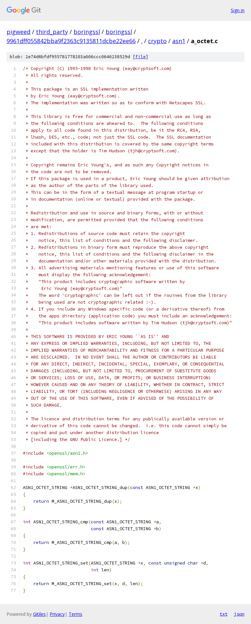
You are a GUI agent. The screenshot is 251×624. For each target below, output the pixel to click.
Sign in (237, 10)
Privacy (57, 614)
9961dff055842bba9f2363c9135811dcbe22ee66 (71, 41)
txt (223, 614)
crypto (157, 41)
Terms (75, 614)
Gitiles (39, 614)
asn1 (178, 41)
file (140, 56)
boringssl (87, 32)
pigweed (18, 32)
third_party (52, 32)
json (239, 614)
